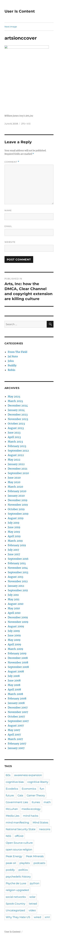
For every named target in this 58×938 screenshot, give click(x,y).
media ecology (31, 809)
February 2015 (17, 563)
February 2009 (17, 653)
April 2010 (14, 612)
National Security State (20, 829)
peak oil (11, 863)
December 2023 (18, 414)
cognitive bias (15, 781)
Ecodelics (12, 788)
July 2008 (14, 676)
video (32, 910)
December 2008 (18, 658)
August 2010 (15, 603)
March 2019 (15, 540)
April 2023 (14, 437)
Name (8, 210)
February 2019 (17, 545)
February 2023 (17, 446)
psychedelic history (18, 876)
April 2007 (14, 734)
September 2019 (18, 513)
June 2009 (14, 635)
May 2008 (14, 685)
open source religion (19, 849)
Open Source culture (19, 842)
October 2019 (16, 509)
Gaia (20, 795)
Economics (29, 788)
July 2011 (13, 594)
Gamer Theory (36, 795)
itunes (36, 802)
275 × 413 (25, 123)
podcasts (39, 863)
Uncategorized (15, 910)
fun (42, 788)
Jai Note (13, 356)
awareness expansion (28, 775)
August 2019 (16, 518)
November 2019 (18, 504)
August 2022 (16, 455)
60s (8, 775)
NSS (8, 836)
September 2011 (18, 590)
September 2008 (18, 667)
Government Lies (17, 802)
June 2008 (14, 680)
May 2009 (14, 639)
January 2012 (16, 585)
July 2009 (14, 630)
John (11, 361)
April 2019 (14, 536)
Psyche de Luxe (16, 883)
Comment (12, 161)
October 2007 (16, 716)
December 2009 (18, 617)
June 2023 (14, 432)
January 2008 (16, 703)
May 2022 (14, 459)
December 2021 (17, 468)
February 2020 (17, 491)
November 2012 (18, 581)
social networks (16, 896)
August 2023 (16, 428)
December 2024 (18, 405)
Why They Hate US (18, 917)
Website (10, 242)
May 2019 (14, 531)
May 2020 (14, 482)
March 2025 (15, 401)
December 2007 (18, 707)
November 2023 (18, 419)
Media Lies (12, 815)
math (47, 802)
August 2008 (16, 671)
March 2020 (15, 486)
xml (47, 917)
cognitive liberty (37, 781)
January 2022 (16, 464)
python (34, 883)
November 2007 (18, 712)
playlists (24, 863)
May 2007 (14, 730)
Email (8, 226)
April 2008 (14, 689)
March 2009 (15, 648)
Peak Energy (14, 856)
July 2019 (13, 522)
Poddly (12, 365)
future (10, 795)
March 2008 (15, 694)
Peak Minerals (35, 856)
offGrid (19, 836)
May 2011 (13, 599)
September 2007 (18, 721)
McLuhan (12, 809)
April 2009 (14, 644)
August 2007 (16, 725)
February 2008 (17, 698)
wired (37, 917)
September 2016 (18, 558)
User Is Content (20, 11)
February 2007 (17, 743)
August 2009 (16, 626)
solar (32, 896)
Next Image (11, 26)
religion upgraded (17, 890)
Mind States (40, 822)
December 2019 (17, 500)
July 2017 (13, 549)
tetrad (33, 903)
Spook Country (15, 903)
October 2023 (16, 423)
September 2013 (18, 572)
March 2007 (15, 739)
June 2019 (14, 527)
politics (23, 869)
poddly (10, 869)
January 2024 (16, 410)
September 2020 (18, 473)
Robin (11, 370)
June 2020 (14, 477)
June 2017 (14, 554)
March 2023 (15, 441)
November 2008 (18, 662)
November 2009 (18, 621)
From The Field (17, 352)
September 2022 (18, 450)
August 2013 (15, 576)
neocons (44, 829)
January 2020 (16, 495)
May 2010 (14, 608)
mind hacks (30, 815)
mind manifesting (17, 822)
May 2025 (14, 396)
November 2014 (18, 567)
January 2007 (16, 748)
